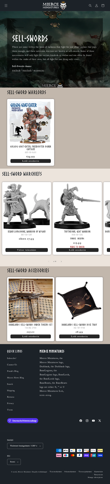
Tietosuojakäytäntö (85, 472)
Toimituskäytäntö (56, 472)
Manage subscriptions (95, 477)
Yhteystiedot (98, 475)
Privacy (10, 403)
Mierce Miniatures (24, 472)
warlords (16, 70)
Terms (10, 410)
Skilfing (80, 239)
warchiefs (27, 70)
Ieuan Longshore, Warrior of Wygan (27, 231)
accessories (39, 70)
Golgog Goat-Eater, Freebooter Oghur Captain (30, 147)
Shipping (11, 390)
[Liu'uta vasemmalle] (49, 261)
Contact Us (12, 364)
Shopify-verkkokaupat (39, 472)
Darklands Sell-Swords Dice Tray (79, 324)
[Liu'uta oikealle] (61, 261)
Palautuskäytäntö (70, 472)
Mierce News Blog (15, 377)
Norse (73, 239)
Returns (10, 397)
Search (10, 384)
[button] (6, 5)
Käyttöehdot (98, 472)
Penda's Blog (12, 371)
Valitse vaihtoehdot (26, 250)
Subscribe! (11, 358)
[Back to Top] (104, 478)
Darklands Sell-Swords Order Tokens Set (31, 324)
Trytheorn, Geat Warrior (77, 231)
